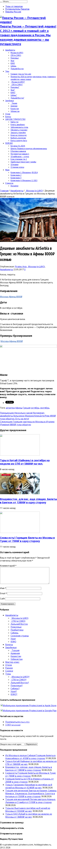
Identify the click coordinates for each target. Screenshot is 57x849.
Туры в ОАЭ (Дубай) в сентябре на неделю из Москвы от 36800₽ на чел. (28, 815)
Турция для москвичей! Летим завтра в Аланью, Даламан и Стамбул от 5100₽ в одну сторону (30, 801)
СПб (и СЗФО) (16, 55)
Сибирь (13, 66)
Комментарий (8, 565)
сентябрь (45, 407)
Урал (12, 60)
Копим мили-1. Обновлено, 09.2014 (24, 172)
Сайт (2, 598)
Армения (14, 106)
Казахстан (15, 108)
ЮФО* (13, 92)
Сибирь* (14, 95)
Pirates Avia (21, 266)
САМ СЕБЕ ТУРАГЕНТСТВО (15, 119)
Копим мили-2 (16, 175)
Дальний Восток (17, 68)
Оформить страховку (19, 129)
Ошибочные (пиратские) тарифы (23, 161)
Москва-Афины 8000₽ (11, 296)
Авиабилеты (10, 50)
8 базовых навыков (18, 151)
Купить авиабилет (18, 124)
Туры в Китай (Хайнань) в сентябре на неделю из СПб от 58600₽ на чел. (25, 462)
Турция (14, 103)
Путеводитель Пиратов (17, 9)
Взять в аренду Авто (19, 140)
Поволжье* (15, 87)
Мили (7, 169)
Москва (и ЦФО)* (18, 82)
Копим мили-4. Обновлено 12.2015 (24, 180)
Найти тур (14, 121)
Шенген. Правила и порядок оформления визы (29, 148)
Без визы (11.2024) (18, 145)
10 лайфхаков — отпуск (20, 156)
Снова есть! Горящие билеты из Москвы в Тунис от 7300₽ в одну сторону (27, 539)
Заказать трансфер (18, 132)
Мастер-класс (12, 662)
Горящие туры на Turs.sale (21, 74)
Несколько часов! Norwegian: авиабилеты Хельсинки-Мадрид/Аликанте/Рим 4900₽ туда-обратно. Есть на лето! (28, 415)
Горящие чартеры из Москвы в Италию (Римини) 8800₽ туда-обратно (27, 423)
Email (2, 593)
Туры (7, 71)
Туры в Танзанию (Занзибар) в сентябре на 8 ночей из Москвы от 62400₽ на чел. (28, 786)
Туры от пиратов (14, 6)
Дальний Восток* (17, 98)
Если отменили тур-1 (19, 159)
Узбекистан (15, 111)
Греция (26, 407)
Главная (4, 190)
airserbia (10, 407)
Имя (2, 588)
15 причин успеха (17, 167)
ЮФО (13, 63)
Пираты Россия (13, 11)
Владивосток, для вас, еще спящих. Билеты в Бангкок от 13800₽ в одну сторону (28, 500)
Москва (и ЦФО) (17, 52)
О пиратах (9, 183)
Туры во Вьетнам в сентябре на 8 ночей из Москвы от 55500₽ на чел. (27, 810)
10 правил (14, 164)
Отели (7, 113)
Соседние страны (20, 635)
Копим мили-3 (16, 177)
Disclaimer (14, 185)
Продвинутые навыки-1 (20, 153)
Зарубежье (9, 100)
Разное (9, 667)
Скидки (9, 670)
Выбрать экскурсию (18, 137)
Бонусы (8, 116)
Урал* (13, 90)
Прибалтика (17, 629)
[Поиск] (1, 2)
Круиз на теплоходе (19, 135)
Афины (18, 407)
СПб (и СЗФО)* (17, 84)
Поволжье (15, 58)
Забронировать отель (19, 127)
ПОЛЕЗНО (9, 143)
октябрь (35, 407)
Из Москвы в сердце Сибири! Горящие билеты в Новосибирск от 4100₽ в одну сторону (30, 757)
